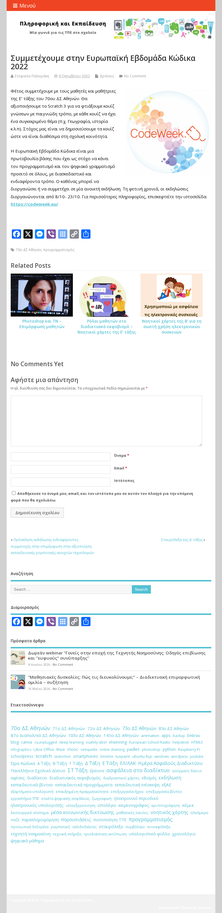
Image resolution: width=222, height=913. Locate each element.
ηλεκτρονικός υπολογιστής (37, 805)
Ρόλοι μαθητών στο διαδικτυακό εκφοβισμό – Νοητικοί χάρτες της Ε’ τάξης (106, 327)
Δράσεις (107, 76)
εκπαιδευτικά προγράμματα (83, 784)
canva (26, 742)
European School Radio (149, 742)
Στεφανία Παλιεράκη (32, 76)
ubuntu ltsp (142, 756)
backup (179, 735)
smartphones (85, 756)
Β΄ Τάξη (60, 763)
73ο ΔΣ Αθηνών (139, 728)
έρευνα (97, 770)
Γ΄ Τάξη (76, 763)
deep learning (71, 742)
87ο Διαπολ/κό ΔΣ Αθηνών (38, 735)
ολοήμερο (199, 812)
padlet (133, 749)
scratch (44, 756)
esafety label (96, 742)
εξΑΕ (166, 784)
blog (15, 742)
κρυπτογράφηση (165, 805)
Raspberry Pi (189, 749)
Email (120, 468)
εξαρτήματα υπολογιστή (32, 791)
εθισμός (149, 778)
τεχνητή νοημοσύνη (31, 834)
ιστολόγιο (107, 805)
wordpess (179, 756)
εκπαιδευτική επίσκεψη (137, 784)
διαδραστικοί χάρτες (121, 778)
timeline (106, 756)
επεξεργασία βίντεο (164, 791)
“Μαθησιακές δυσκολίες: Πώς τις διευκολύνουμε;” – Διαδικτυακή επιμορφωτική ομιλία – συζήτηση (114, 679)
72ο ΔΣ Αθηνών (103, 728)
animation (150, 735)
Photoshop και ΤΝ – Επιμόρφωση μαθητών (41, 324)
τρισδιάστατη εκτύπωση (105, 834)
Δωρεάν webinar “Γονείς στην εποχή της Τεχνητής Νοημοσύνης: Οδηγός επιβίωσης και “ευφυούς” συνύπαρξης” (117, 655)
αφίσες (18, 778)
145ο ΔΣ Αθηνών (121, 735)
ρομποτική (60, 826)
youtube (197, 756)
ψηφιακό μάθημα (27, 840)
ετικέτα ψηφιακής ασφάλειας (65, 798)
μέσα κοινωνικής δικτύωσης (82, 812)
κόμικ (188, 805)
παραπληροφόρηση (40, 819)
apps (166, 735)
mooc (72, 749)
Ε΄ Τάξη (110, 763)
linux (60, 749)
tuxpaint (123, 756)
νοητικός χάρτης (169, 812)
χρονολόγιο (184, 834)
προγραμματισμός (58, 249)
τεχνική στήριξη (67, 834)
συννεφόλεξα (158, 826)
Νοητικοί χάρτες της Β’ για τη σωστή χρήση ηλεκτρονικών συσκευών (171, 327)
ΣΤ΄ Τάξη (78, 770)
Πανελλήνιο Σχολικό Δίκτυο (38, 770)
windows (161, 756)
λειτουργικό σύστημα (30, 812)
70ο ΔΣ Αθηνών (28, 249)
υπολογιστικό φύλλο (149, 834)
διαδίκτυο (37, 778)
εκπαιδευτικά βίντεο (32, 784)
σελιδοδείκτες (84, 826)
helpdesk (181, 742)
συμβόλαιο (135, 826)
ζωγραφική (102, 798)
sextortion (62, 756)
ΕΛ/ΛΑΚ (128, 763)
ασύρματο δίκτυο (187, 770)
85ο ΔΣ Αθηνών (174, 728)
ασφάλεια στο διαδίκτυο (138, 770)
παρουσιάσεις (76, 819)
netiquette (89, 749)
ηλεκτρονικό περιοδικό (136, 798)
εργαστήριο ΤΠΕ (25, 798)
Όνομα (121, 455)
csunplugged (45, 742)
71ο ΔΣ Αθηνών (68, 728)
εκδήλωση (170, 777)
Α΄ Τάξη (43, 763)
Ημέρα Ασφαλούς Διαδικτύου (170, 763)
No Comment (135, 76)
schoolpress (22, 756)
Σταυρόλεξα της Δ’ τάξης (182, 539)
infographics (21, 749)
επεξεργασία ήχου (127, 791)
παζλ (15, 819)
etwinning (118, 742)
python (169, 749)
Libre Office (44, 749)
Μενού (27, 5)
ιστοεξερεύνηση (80, 805)
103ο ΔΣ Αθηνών (84, 735)
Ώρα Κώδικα (23, 763)
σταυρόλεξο (111, 826)
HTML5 (197, 742)
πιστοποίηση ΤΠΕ (110, 819)
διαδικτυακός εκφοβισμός (75, 778)
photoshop (151, 749)
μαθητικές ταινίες (132, 812)
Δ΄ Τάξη (92, 763)
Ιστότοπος (124, 480)
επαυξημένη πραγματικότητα (82, 791)
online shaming (112, 749)
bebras (193, 735)
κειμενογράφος (134, 805)
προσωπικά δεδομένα (30, 826)
